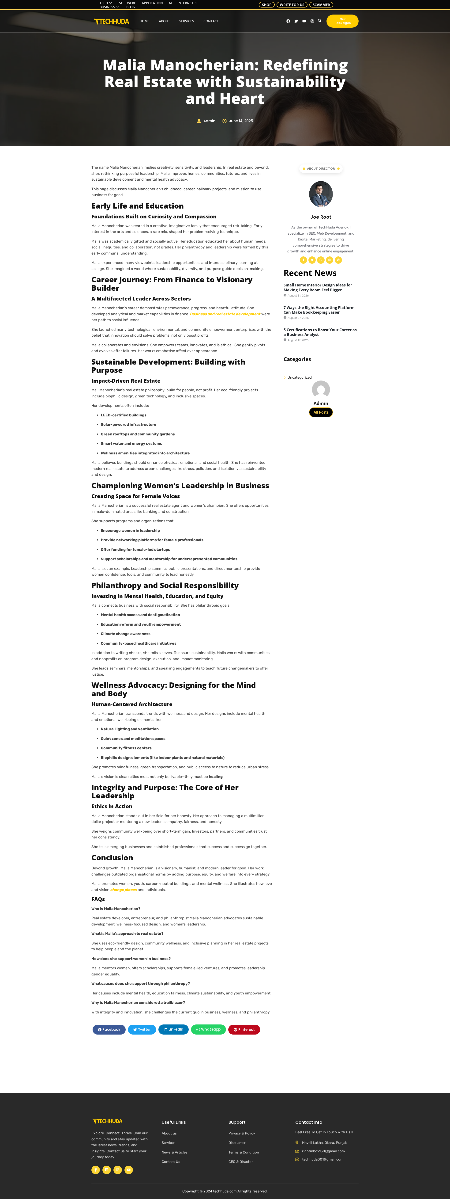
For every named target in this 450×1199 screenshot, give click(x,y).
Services (186, 21)
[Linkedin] (106, 1170)
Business (107, 7)
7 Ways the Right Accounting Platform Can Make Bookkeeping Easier (319, 310)
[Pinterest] (338, 260)
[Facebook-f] (303, 260)
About (164, 21)
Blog (130, 7)
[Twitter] (312, 260)
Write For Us (292, 4)
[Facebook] (288, 21)
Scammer (321, 4)
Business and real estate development (225, 314)
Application (152, 3)
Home (145, 21)
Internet (185, 3)
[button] (318, 21)
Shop (266, 4)
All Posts (321, 412)
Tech (104, 3)
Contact (211, 21)
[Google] (320, 260)
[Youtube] (304, 21)
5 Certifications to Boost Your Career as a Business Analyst (320, 332)
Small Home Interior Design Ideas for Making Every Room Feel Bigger (318, 287)
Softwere (127, 3)
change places (123, 889)
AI (170, 3)
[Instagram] (312, 21)
